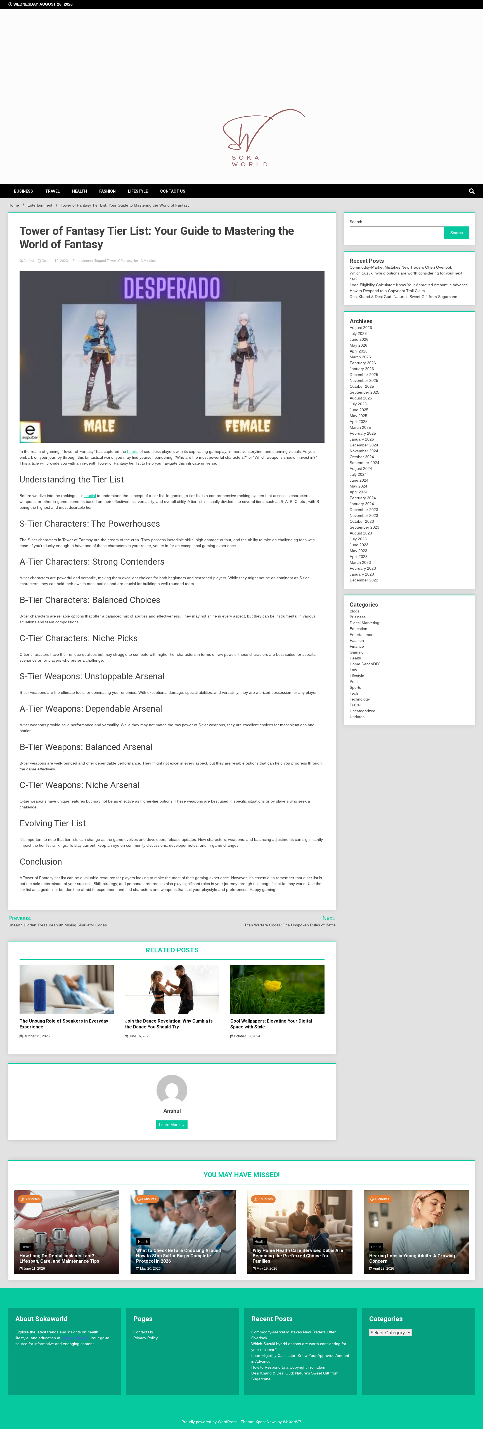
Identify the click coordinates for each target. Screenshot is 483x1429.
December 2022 (364, 580)
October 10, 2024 (246, 1036)
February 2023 (363, 568)
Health (79, 191)
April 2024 (359, 492)
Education (358, 628)
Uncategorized (362, 711)
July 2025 (358, 404)
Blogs (354, 611)
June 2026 (359, 339)
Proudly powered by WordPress (209, 1421)
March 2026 (360, 357)
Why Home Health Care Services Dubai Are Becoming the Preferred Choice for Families (298, 1256)
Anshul (29, 261)
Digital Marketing (364, 623)
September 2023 (364, 527)
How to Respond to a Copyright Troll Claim (387, 290)
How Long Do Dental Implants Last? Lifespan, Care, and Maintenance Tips (59, 1258)
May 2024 (358, 486)
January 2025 (362, 439)
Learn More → (172, 1124)
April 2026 (359, 351)
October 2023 (362, 521)
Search (356, 221)
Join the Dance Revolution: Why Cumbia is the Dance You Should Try (169, 1024)
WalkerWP (291, 1421)
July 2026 (358, 333)
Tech (354, 693)
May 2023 (358, 550)
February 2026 (363, 363)
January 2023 (362, 574)
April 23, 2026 (383, 1269)
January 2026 (362, 368)
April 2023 (359, 556)
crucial (90, 495)
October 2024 (362, 457)
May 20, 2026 (150, 1269)
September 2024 (364, 462)
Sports (355, 687)
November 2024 (364, 451)
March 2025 (360, 427)
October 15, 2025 (36, 1036)
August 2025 (361, 398)
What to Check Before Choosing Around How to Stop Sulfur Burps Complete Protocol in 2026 (178, 1256)
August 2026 (361, 327)
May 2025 (358, 415)
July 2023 (358, 539)
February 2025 (363, 433)
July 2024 (358, 474)
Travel (52, 191)
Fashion (107, 191)
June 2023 (359, 545)
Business (23, 191)
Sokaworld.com (75, 1338)
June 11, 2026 (34, 1269)
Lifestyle (138, 191)
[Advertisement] (241, 64)
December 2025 (364, 374)
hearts (132, 451)
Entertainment (83, 261)
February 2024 (363, 498)
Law (353, 670)
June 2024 (359, 480)
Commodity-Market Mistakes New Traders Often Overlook (401, 267)
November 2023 (364, 515)
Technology (360, 699)
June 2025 (359, 410)
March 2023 (360, 562)
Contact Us (172, 191)
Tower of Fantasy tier (122, 261)
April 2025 (359, 421)
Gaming (357, 652)
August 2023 (361, 533)
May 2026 (358, 345)
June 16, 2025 (139, 1036)
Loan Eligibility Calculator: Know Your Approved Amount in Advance (409, 285)
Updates (357, 716)
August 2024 (361, 468)
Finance (357, 646)
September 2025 (364, 392)
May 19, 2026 (266, 1269)
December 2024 (364, 445)
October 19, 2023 (55, 261)
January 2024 (362, 503)
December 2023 (364, 509)
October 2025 (362, 386)
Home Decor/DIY (365, 664)
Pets (353, 681)
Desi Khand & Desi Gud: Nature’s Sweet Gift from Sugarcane (403, 296)
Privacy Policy (145, 1338)
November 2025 (364, 380)
